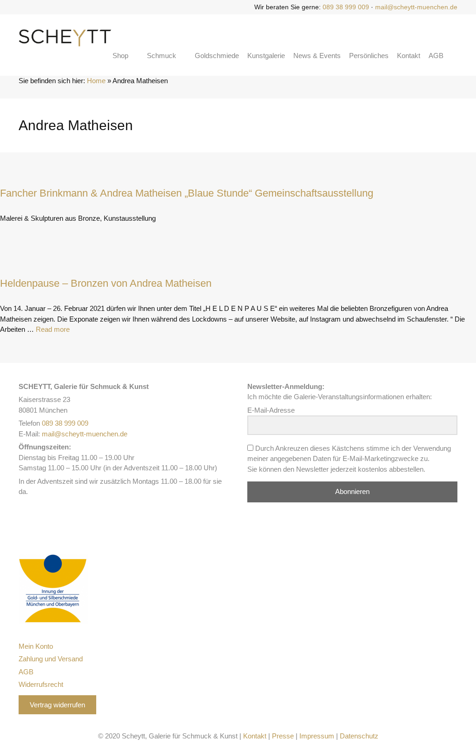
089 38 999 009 (346, 7)
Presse (283, 736)
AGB (436, 55)
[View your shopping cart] (454, 55)
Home (96, 81)
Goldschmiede (217, 55)
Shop (120, 55)
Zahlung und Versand (51, 659)
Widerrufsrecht (41, 684)
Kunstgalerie (266, 55)
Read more (53, 329)
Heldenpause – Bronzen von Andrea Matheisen (106, 283)
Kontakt (408, 55)
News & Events (317, 55)
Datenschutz (359, 736)
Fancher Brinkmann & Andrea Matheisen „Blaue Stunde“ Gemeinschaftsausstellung (186, 193)
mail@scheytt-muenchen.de (416, 7)
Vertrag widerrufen (57, 705)
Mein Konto (36, 646)
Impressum (316, 736)
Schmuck (161, 55)
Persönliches (369, 55)
